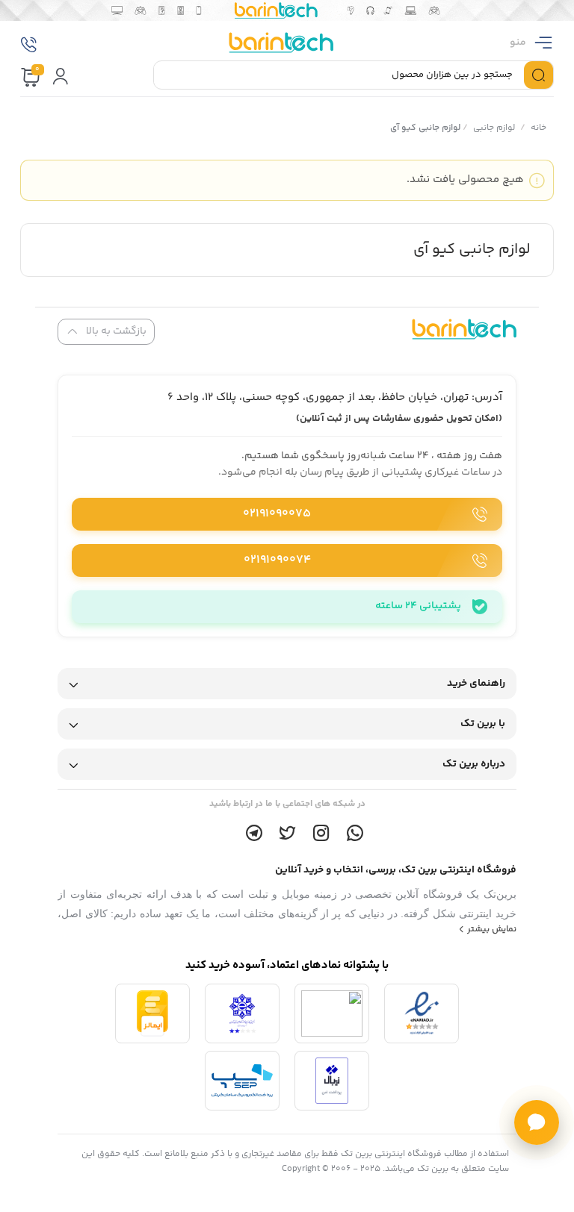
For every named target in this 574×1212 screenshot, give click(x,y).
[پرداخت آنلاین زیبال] (331, 1081)
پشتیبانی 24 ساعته (418, 606)
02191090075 (277, 514)
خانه (538, 128)
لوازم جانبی (494, 128)
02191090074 (277, 560)
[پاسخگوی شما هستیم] (536, 1122)
